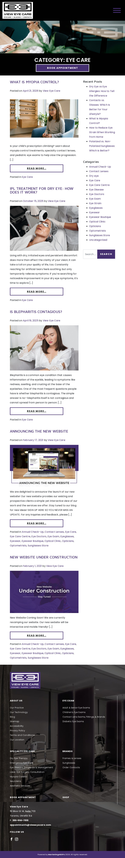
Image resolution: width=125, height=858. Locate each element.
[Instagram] (16, 838)
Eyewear (15, 541)
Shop (65, 797)
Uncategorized (98, 240)
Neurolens (15, 781)
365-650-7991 (20, 820)
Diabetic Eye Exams (73, 721)
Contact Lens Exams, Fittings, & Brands (83, 716)
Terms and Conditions (22, 735)
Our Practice (17, 707)
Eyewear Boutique (32, 541)
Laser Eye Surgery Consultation (27, 772)
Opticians (68, 541)
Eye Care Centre (20, 536)
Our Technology (19, 712)
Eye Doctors (38, 536)
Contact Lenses (54, 532)
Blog (12, 716)
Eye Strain (95, 203)
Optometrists (18, 545)
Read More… (36, 168)
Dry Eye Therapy (19, 758)
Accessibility (17, 726)
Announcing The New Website (39, 431)
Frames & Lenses (71, 758)
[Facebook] (11, 838)
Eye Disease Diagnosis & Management (31, 767)
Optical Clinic (53, 541)
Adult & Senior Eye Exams (76, 707)
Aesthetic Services (20, 785)
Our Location (17, 739)
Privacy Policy (17, 730)
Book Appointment (62, 68)
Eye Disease (96, 189)
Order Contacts (71, 767)
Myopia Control (18, 776)
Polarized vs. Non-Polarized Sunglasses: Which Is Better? (102, 146)
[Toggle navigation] (117, 10)
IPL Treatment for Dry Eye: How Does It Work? (41, 190)
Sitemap (14, 721)
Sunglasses (68, 762)
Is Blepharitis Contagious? (36, 311)
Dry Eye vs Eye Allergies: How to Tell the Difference (101, 91)
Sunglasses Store (38, 545)
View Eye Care (51, 91)
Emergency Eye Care (21, 762)
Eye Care (27, 177)
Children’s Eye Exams (74, 712)
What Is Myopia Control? (34, 82)
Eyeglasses (67, 536)
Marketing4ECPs (56, 854)
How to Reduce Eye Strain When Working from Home (102, 132)
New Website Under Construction (43, 557)
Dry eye (94, 176)
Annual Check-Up (33, 532)
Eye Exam (53, 536)
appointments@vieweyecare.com (30, 824)
